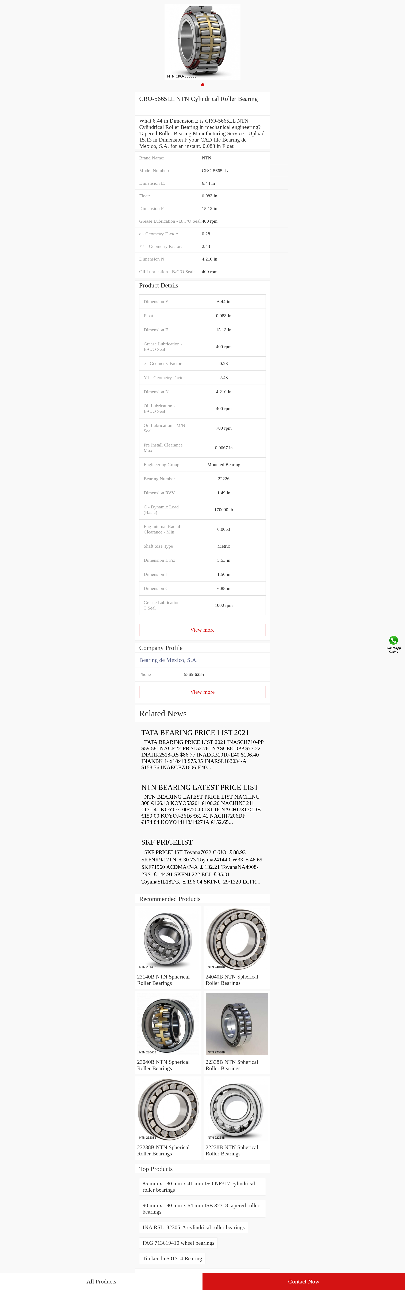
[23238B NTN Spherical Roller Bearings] (168, 1141)
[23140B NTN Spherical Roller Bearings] (168, 970)
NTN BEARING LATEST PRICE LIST (199, 787)
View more (202, 630)
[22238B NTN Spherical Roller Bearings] (237, 1141)
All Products (101, 1281)
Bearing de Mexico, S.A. (168, 660)
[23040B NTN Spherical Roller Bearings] (168, 1056)
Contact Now (303, 1281)
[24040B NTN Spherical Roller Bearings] (237, 970)
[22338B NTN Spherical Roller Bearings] (237, 1056)
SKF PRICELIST (167, 842)
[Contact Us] (394, 645)
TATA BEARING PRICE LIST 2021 (195, 733)
